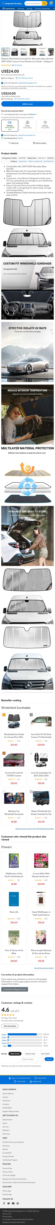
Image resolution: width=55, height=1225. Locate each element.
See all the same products (44, 968)
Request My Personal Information (15, 1179)
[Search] (44, 3)
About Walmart (8, 1093)
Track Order (21, 1081)
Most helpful (45, 1053)
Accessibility (7, 1153)
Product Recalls (8, 1156)
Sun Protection (49, 161)
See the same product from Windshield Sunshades (34, 828)
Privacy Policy (8, 1172)
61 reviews (18, 65)
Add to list (14, 143)
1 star (4, 1046)
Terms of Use (7, 1168)
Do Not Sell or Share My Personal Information (19, 1182)
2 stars (4, 1043)
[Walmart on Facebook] (4, 1203)
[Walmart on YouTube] (13, 1203)
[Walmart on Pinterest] (17, 1203)
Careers (5, 1097)
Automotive (23, 161)
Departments (10, 8)
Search (49, 1059)
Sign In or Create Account (21, 1078)
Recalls (5, 1149)
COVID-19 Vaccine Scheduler (13, 1142)
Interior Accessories (35, 161)
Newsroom (6, 1100)
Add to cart (27, 103)
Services (21, 8)
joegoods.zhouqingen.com (27, 83)
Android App (7, 1194)
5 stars (4, 1034)
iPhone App (7, 1191)
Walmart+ (6, 1130)
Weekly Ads (37, 1081)
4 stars (4, 1037)
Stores (5, 1123)
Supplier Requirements (11, 1111)
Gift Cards (6, 1134)
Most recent (15, 1053)
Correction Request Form (14, 989)
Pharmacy (6, 1146)
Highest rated (30, 1053)
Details (20, 138)
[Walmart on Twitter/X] (8, 1203)
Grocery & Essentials (42, 8)
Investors (6, 1104)
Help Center (42, 1078)
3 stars (4, 1040)
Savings (29, 8)
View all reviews (10, 1026)
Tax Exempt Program (10, 1160)
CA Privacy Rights (9, 1175)
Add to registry (41, 143)
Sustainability (7, 1107)
